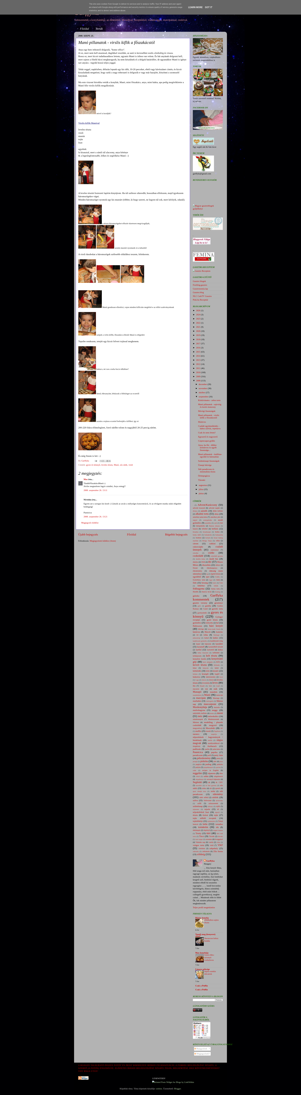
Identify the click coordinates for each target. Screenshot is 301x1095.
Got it (208, 7)
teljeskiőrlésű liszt (201, 812)
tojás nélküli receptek (204, 818)
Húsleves (202, 422)
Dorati (195, 568)
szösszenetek (213, 803)
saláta (206, 776)
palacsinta (216, 749)
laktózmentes (211, 677)
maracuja (219, 695)
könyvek (205, 668)
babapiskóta (200, 526)
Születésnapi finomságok (208, 461)
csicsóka (195, 553)
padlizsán (197, 749)
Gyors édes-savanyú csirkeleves (209, 957)
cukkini (212, 543)
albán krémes (218, 511)
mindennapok (198, 719)
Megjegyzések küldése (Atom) (103, 541)
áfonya (195, 511)
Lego (197, 680)
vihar (218, 842)
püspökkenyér (208, 767)
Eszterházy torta (199, 580)
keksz (220, 650)
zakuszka (196, 851)
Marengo (216, 698)
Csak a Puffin (201, 986)
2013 (198, 360)
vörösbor (201, 848)
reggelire (197, 773)
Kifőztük (217, 665)
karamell (200, 647)
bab (221, 523)
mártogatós (209, 701)
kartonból (210, 650)
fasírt (214, 583)
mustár (208, 731)
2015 (198, 352)
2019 (198, 335)
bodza (217, 532)
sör (211, 788)
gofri (199, 606)
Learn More (195, 7)
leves (215, 682)
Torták (99, 28)
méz (200, 716)
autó (215, 523)
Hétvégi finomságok (206, 411)
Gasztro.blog (198, 292)
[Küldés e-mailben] (101, 461)
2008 (198, 380)
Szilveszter (208, 800)
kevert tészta (200, 664)
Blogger (177, 1088)
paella (207, 749)
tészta (195, 815)
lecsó (221, 677)
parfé (209, 755)
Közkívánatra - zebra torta (209, 400)
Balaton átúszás (214, 526)
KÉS (218, 662)
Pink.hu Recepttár (200, 300)
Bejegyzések (201, 1048)
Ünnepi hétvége (205, 465)
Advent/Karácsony (207, 504)
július (201, 489)
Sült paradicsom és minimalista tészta (206, 470)
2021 (198, 327)
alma (216, 514)
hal (217, 623)
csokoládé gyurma (217, 556)
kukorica (196, 677)
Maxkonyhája (200, 707)
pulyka (198, 767)
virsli (131, 465)
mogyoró (213, 725)
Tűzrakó (201, 480)
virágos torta (198, 845)
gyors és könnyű (93, 465)
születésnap (198, 806)
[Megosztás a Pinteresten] (110, 461)
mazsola (217, 707)
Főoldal (84, 28)
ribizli (198, 776)
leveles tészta (107, 465)
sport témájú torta (199, 791)
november (203, 388)
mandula (213, 692)
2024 (198, 314)
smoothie (199, 785)
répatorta (212, 773)
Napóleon (217, 731)
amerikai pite (215, 517)
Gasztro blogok (199, 281)
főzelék (195, 592)
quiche (218, 767)
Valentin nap (200, 842)
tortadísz (219, 824)
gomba (208, 606)
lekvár (204, 680)
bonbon (198, 538)
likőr (210, 686)
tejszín (207, 809)
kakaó (206, 638)
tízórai (205, 815)
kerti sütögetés (208, 662)
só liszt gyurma (211, 785)
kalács (215, 638)
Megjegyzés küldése (90, 523)
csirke (211, 552)
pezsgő (195, 761)
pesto (218, 758)
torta (205, 824)
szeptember (204, 396)
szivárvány (219, 800)
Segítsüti (197, 782)
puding (208, 764)
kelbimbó (216, 653)
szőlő (199, 803)
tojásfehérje (198, 821)
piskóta (204, 761)
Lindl (218, 686)
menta (212, 713)
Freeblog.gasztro (200, 285)
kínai (194, 668)
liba (194, 686)
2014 (198, 356)
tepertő (217, 812)
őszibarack (212, 746)
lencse (211, 680)
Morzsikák (210, 728)
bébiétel (205, 529)
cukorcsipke (198, 547)
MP (221, 728)
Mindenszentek (213, 719)
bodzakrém (208, 535)
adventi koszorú (199, 508)
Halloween (197, 626)
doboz (218, 565)
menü (220, 713)
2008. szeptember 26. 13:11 (95, 490)
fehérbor (201, 586)
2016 (198, 347)
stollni (213, 791)
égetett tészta (215, 574)
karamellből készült (215, 647)
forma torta (215, 589)
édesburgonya (212, 568)
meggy (215, 710)
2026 (198, 310)
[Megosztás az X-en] (105, 461)
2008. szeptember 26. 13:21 (95, 516)
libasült (202, 686)
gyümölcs (197, 623)
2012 (198, 364)
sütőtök (215, 797)
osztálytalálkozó (214, 743)
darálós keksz (200, 559)
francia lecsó (206, 592)
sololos (159, 1088)
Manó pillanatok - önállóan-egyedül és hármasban (210, 455)
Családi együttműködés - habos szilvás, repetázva (209, 427)
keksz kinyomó (203, 653)
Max (86, 479)
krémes (195, 674)
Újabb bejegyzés (88, 534)
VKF (220, 845)
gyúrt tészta (212, 620)
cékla (218, 541)
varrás (211, 842)
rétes (221, 773)
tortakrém (203, 827)
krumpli (205, 674)
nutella (210, 740)
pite (215, 761)
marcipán (201, 698)
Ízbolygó (216, 635)
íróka (206, 635)
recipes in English (210, 770)
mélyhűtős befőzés (200, 713)
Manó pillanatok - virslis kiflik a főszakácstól (208, 416)
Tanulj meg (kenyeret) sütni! (205, 935)
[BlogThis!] (103, 461)
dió (209, 561)
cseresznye (215, 550)
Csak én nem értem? (207, 432)
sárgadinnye (200, 779)
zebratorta (206, 851)
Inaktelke (219, 632)
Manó (116, 465)
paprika (214, 752)
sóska (204, 788)
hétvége (201, 629)
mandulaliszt (197, 695)
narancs (196, 734)
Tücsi (201, 836)
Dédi (203, 562)
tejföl (218, 806)
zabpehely (213, 848)
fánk (195, 583)
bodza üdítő (197, 535)
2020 (198, 331)
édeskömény (197, 571)
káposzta (208, 644)
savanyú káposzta (213, 779)
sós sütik (123, 465)
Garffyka (210, 861)
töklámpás (196, 830)
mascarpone (210, 704)
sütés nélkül (203, 797)
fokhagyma (198, 588)
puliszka (220, 764)
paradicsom (198, 755)
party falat (218, 755)
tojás (216, 815)
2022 (198, 323)
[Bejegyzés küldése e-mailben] (96, 461)
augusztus (203, 485)
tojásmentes (211, 821)
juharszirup (196, 638)
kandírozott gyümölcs (200, 641)
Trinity (198, 833)
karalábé (219, 644)
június (201, 493)
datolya (195, 562)
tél (218, 809)
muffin (198, 731)
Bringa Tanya (207, 541)
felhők (216, 586)
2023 (198, 319)
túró (208, 833)
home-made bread (214, 629)
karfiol (199, 650)
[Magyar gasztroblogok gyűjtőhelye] (208, 209)
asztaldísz (208, 523)
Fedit (221, 583)
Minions (196, 722)
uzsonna (209, 839)
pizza (221, 761)
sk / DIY (219, 782)
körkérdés (197, 671)
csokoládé (198, 555)
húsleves (196, 632)
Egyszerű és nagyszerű (208, 437)
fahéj (218, 580)
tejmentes (196, 809)
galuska (196, 596)
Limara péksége (202, 969)
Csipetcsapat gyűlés (206, 441)
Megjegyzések (202, 1054)
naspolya (214, 734)
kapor (198, 644)
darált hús (213, 559)
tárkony (210, 806)
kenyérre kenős (199, 659)
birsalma (195, 532)
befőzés (215, 529)
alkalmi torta (202, 513)
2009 (198, 376)
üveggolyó (219, 839)
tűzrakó (220, 836)
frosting (217, 592)
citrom (195, 543)
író (197, 635)
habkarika (209, 623)
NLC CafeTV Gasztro (202, 296)
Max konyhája (201, 953)
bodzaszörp (219, 535)
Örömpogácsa (204, 476)
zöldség (201, 854)
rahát (194, 770)
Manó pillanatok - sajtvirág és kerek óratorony (209, 405)
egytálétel (197, 577)
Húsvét (208, 632)
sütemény (218, 794)
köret (217, 668)
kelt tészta (211, 655)
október (202, 392)
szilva (195, 800)
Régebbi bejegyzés (176, 534)
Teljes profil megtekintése (204, 907)
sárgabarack (218, 776)
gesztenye (218, 603)
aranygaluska (207, 520)
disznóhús (206, 565)
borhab (207, 538)
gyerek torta (217, 609)
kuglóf (217, 674)
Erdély (217, 577)
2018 (198, 339)
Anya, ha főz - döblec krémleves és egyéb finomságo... (207, 447)
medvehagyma (199, 710)
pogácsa (199, 764)
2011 (198, 368)
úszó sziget (199, 839)
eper (208, 577)
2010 (198, 372)
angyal (195, 520)
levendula (205, 683)
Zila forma (218, 851)
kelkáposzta (197, 656)
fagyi (210, 580)
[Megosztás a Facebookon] (107, 461)
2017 (198, 343)
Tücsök (211, 836)
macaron (196, 689)
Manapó (197, 691)
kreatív (216, 671)
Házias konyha (202, 918)
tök (217, 827)
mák (215, 689)
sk (209, 782)
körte (208, 671)
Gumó (205, 609)
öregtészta (196, 746)
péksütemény (204, 758)
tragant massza (218, 830)
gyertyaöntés (202, 613)
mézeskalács (213, 716)
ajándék (204, 511)
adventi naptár (214, 508)
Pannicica (198, 752)
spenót (217, 788)
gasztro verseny (200, 603)
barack (195, 529)
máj (206, 689)
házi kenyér (216, 625)
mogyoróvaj (197, 728)
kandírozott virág (216, 641)
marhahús (197, 701)
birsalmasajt (207, 532)
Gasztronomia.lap (200, 289)
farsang (205, 583)
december (203, 384)
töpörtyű (207, 830)
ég (207, 574)
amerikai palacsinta (200, 517)
